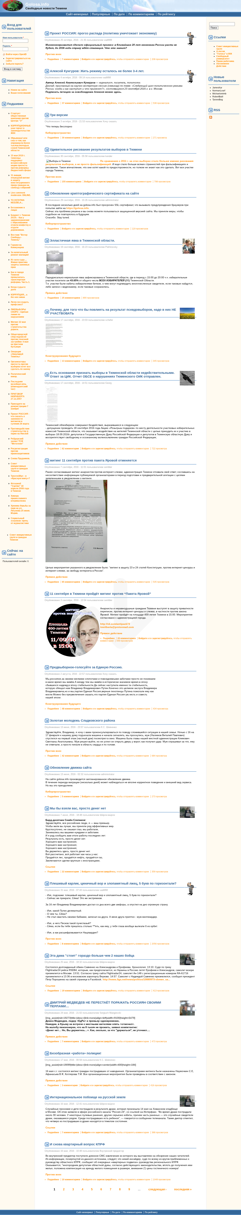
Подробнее (53, 59)
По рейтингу (166, 14)
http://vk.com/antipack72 (115, 624)
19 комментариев (71, 990)
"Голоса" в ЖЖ (224, 54)
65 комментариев (71, 582)
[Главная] (12, 10)
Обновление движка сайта (71, 767)
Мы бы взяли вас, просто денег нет (78, 808)
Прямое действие (57, 293)
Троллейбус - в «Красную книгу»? (20, 477)
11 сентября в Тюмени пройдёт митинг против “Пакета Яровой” (100, 594)
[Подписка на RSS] (210, 118)
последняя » (183, 1189)
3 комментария (70, 1085)
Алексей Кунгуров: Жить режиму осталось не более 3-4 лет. (97, 71)
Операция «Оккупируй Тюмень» (17, 354)
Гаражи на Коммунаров (17, 246)
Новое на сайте (19, 90)
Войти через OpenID (16, 54)
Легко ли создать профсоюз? (20, 303)
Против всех (53, 54)
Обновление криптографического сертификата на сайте (94, 193)
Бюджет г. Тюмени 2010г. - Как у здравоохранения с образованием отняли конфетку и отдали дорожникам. (21, 222)
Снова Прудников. (20, 458)
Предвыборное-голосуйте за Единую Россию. (86, 667)
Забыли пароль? (14, 64)
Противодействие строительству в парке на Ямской (20, 431)
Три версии (59, 115)
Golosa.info (37, 4)
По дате (119, 14)
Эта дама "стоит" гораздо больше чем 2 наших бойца (92, 955)
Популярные (101, 14)
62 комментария (70, 448)
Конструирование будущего (63, 356)
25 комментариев (71, 298)
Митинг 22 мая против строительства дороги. (18, 326)
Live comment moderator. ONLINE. (21, 194)
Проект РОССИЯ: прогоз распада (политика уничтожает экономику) (103, 33)
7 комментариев (70, 59)
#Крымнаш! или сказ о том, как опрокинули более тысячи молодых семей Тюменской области (20, 144)
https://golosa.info (77, 208)
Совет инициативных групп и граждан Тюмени (19, 467)
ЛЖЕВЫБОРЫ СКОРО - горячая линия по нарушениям (19, 313)
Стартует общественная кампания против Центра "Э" (20, 117)
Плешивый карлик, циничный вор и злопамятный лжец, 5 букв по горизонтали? (113, 883)
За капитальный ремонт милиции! (20, 253)
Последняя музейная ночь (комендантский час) (19, 385)
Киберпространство (58, 133)
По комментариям (141, 14)
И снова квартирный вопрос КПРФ (77, 1144)
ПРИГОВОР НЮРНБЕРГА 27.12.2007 (18, 396)
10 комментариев (71, 1179)
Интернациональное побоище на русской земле (88, 1097)
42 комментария (70, 756)
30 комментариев (71, 137)
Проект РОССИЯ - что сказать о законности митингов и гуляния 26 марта (20, 419)
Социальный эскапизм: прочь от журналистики (20, 520)
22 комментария (70, 871)
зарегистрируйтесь (105, 59)
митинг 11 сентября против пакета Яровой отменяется (93, 460)
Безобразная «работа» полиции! (75, 1053)
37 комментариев (71, 103)
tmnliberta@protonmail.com (117, 627)
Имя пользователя (13, 38)
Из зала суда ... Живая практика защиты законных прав (20, 263)
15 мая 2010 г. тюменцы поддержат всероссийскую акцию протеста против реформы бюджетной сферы (21, 163)
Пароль (7, 46)
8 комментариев (70, 944)
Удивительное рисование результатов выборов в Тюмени (96, 149)
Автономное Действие (222, 64)
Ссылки (50, 866)
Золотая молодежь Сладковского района (82, 720)
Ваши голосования (21, 93)
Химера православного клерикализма (19, 498)
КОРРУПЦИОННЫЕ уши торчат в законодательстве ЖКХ (21, 129)
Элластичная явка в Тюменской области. (82, 240)
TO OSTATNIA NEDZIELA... (18, 201)
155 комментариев (71, 181)
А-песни (220, 51)
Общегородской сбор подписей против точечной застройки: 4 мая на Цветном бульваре (19, 340)
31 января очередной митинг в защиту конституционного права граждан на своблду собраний (20, 181)
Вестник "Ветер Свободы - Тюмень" (19, 237)
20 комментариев (127, 638)
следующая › (157, 1189)
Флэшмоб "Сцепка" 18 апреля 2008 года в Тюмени (20, 487)
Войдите (86, 59)
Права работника (225, 61)
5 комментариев (70, 796)
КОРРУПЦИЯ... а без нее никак (19, 295)
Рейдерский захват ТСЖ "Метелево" (17, 441)
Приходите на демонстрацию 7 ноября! (19, 406)
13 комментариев (71, 361)
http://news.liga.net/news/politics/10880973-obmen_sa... (136, 979)
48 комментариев (71, 708)
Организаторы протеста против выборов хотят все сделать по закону (21, 365)
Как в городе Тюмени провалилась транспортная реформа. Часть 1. (20, 277)
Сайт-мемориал (77, 14)
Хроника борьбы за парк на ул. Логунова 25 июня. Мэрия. (21, 509)
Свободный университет (223, 57)
